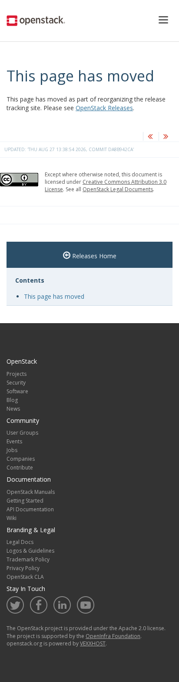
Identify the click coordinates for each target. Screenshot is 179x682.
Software (17, 391)
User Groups (22, 432)
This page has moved (54, 296)
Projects (17, 374)
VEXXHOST (93, 643)
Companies (21, 459)
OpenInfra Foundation (113, 636)
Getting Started (25, 500)
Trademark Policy (28, 559)
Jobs (12, 450)
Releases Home (93, 256)
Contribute (20, 467)
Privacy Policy (23, 568)
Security (16, 382)
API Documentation (30, 509)
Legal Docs (20, 542)
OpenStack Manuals (31, 492)
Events (14, 441)
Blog (12, 400)
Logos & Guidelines (30, 550)
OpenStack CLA (25, 577)
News (13, 408)
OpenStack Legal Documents (118, 189)
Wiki (12, 518)
